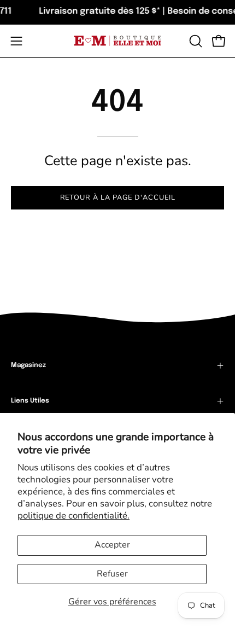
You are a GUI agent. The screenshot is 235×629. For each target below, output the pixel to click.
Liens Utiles (30, 401)
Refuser (112, 574)
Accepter (112, 545)
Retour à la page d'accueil (117, 197)
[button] (194, 41)
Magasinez (28, 365)
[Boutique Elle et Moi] (117, 41)
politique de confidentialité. (73, 515)
